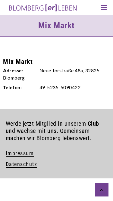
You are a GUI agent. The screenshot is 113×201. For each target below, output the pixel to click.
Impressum (20, 153)
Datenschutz (21, 164)
